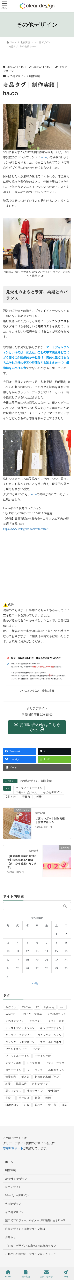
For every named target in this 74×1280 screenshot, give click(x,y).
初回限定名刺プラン (47, 1076)
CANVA (26, 1007)
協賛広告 (21, 1083)
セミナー (37, 1048)
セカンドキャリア (16, 1048)
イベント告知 (56, 1021)
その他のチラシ (56, 1014)
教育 (37, 1097)
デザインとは (43, 1056)
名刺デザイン (40, 1083)
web (62, 1007)
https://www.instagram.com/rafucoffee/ (26, 529)
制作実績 (34, 76)
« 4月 (35, 983)
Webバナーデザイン (17, 1195)
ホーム (9, 1161)
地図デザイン (35, 1090)
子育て (9, 1097)
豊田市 (26, 796)
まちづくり (36, 1021)
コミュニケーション (49, 1035)
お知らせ (10, 1237)
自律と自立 (12, 1104)
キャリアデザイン (50, 1028)
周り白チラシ (13, 1090)
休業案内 (10, 1076)
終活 (48, 1097)
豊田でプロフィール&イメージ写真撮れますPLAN (35, 1220)
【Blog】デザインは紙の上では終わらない (30, 1245)
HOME (8, 1276)
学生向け (24, 1097)
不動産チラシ (56, 1070)
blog (66, 1276)
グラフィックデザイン (29, 788)
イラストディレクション (20, 1028)
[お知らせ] (57, 860)
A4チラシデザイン (16, 1178)
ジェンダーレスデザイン (20, 1042)
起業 (39, 796)
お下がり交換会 (32, 1014)
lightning (49, 1007)
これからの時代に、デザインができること (30, 1253)
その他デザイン (16, 76)
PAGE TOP (67, 1261)
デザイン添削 (13, 1063)
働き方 (25, 1076)
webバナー (11, 1014)
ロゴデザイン (13, 1070)
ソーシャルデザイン (17, 1056)
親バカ (39, 1104)
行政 (26, 1104)
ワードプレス (35, 1070)
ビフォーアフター (56, 1063)
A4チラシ (11, 1007)
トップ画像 (33, 1063)
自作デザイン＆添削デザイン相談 (25, 1228)
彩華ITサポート (13, 1148)
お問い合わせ (46, 1276)
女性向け (10, 796)
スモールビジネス (26, 792)
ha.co (43, 157)
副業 (8, 1083)
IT (37, 1007)
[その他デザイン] (17, 822)
